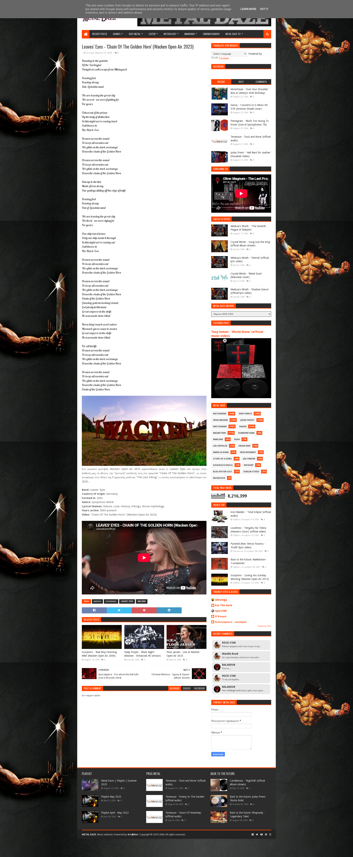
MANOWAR (189, 34)
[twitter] (257, 834)
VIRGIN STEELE (251, 471)
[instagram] (269, 834)
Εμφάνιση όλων (264, 626)
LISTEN (152, 34)
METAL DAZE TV (232, 34)
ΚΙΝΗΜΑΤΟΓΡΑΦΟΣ (223, 465)
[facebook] (252, 834)
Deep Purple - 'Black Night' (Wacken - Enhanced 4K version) (142, 654)
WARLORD (218, 439)
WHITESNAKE (220, 426)
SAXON (242, 426)
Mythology (170, 34)
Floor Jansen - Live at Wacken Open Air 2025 (183, 654)
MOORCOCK (219, 478)
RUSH (237, 439)
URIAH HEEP (244, 446)
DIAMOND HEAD (246, 433)
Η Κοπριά (220, 616)
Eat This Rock (223, 605)
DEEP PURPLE (245, 413)
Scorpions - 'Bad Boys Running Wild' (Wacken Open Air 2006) (99, 654)
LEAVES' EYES (127, 601)
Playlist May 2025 (111, 796)
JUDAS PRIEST (247, 420)
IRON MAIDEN (220, 420)
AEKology (221, 599)
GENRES (116, 34)
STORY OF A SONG (222, 459)
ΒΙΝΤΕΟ (97, 601)
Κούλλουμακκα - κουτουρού (231, 621)
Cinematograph (211, 34)
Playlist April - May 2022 (115, 812)
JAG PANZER (249, 459)
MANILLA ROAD (221, 452)
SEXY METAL (134, 34)
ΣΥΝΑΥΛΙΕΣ (111, 601)
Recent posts (99, 34)
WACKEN (142, 601)
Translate (224, 58)
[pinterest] (266, 834)
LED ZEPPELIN (220, 446)
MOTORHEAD (219, 413)
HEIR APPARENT (248, 452)
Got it (264, 9)
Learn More (248, 9)
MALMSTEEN (219, 433)
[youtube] (261, 834)
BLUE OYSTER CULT (222, 471)
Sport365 (221, 610)
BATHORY (248, 465)
